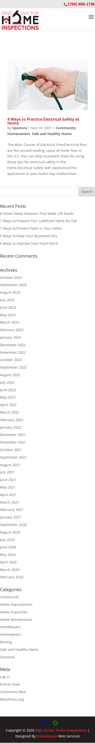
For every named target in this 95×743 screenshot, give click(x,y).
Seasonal (7, 657)
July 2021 (7, 472)
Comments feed (13, 691)
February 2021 (11, 509)
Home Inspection (14, 612)
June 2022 (8, 390)
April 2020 (8, 562)
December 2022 (13, 345)
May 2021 (8, 487)
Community (66, 128)
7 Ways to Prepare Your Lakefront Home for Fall (38, 220)
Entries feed (10, 684)
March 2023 (9, 322)
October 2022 (11, 359)
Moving (6, 642)
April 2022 (8, 404)
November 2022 (13, 352)
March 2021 (9, 502)
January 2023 (10, 337)
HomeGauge (47, 736)
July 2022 (7, 382)
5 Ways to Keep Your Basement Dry (28, 236)
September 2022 (13, 367)
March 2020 (9, 569)
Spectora (19, 128)
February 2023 (11, 329)
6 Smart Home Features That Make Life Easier (37, 213)
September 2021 (13, 457)
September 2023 (13, 284)
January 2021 (10, 517)
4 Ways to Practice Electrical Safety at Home (43, 121)
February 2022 (11, 419)
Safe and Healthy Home (52, 133)
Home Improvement (16, 604)
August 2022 (10, 374)
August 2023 (10, 292)
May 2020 (8, 554)
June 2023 (8, 307)
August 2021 (10, 464)
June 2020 (8, 547)
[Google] (55, 722)
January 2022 (10, 427)
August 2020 (10, 532)
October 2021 (11, 449)
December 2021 (13, 434)
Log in (5, 676)
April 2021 (8, 494)
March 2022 (9, 412)
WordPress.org (12, 699)
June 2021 (8, 479)
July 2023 (7, 300)
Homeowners (18, 133)
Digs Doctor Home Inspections (60, 730)
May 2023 (8, 315)
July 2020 (7, 539)
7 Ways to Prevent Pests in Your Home (31, 228)
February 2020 (11, 577)
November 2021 (13, 442)
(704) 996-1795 (81, 4)
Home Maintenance (16, 619)
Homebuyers (10, 627)
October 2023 (11, 277)
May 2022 (8, 397)
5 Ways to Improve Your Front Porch (29, 243)
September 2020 (13, 524)
